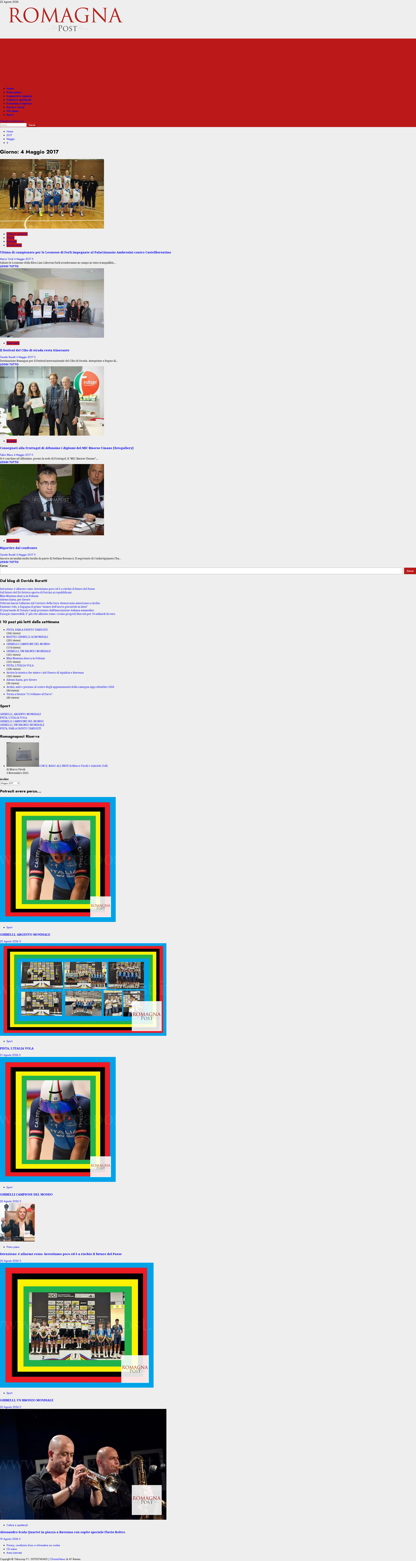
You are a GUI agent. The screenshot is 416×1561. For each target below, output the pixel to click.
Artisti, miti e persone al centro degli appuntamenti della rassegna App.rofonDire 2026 (60, 687)
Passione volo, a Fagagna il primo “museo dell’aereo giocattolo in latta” (44, 606)
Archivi (4, 779)
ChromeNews (57, 1559)
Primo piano (13, 92)
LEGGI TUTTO (9, 266)
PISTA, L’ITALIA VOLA (20, 665)
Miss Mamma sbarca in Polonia (19, 596)
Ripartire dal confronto (18, 548)
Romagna (11, 241)
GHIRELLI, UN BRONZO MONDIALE (28, 651)
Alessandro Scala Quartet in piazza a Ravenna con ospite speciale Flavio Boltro (62, 1532)
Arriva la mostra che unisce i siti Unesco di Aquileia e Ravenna (45, 672)
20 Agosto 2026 (10, 1201)
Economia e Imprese (19, 103)
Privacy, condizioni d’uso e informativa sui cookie (33, 1545)
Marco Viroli (7, 259)
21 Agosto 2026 (9, 1055)
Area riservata (14, 1553)
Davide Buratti (8, 357)
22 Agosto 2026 (9, 941)
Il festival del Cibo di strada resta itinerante (34, 350)
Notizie (10, 238)
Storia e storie (15, 107)
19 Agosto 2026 (9, 1539)
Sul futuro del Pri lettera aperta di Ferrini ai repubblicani (36, 592)
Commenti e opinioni (19, 96)
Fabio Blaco (7, 455)
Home (10, 88)
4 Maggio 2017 (23, 259)
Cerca (3, 566)
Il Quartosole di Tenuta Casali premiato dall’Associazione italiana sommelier (47, 610)
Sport (9, 115)
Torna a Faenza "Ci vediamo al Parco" (29, 694)
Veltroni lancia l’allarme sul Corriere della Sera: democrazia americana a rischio (50, 603)
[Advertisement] (208, 61)
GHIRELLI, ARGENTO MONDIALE (20, 714)
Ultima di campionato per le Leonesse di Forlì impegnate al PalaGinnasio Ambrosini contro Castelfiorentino (85, 252)
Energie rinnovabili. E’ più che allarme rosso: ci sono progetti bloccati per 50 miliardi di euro (57, 614)
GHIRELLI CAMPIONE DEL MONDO (28, 644)
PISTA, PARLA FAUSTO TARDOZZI (27, 629)
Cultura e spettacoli (18, 100)
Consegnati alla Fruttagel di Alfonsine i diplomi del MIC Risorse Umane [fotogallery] (67, 448)
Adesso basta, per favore (15, 599)
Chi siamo (12, 111)
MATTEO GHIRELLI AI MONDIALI (27, 637)
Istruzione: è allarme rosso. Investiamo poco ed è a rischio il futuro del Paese (47, 589)
